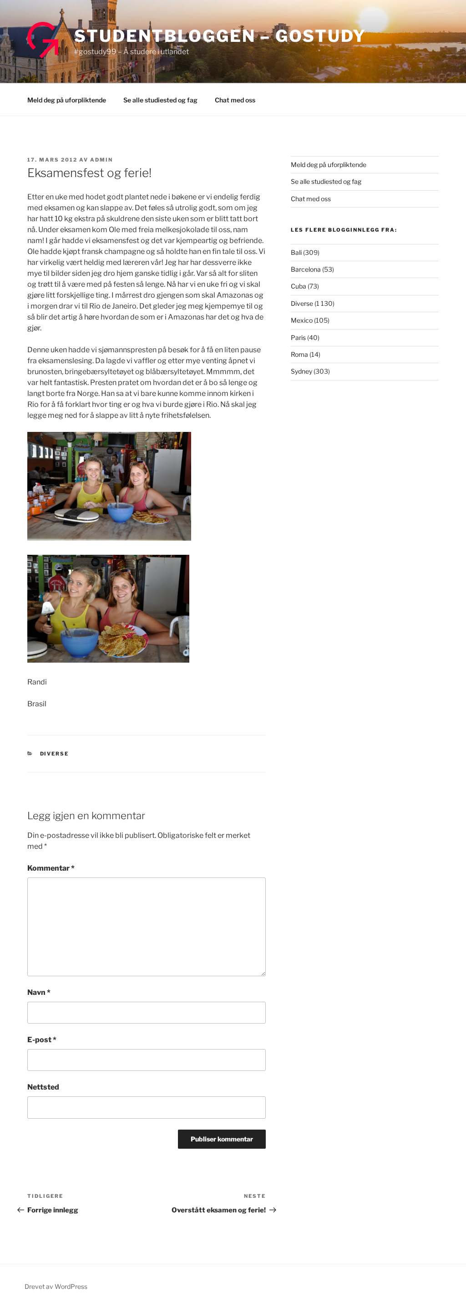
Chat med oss (235, 100)
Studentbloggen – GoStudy (220, 36)
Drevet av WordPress (56, 1286)
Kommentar (51, 868)
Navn (39, 992)
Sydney (301, 371)
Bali (296, 252)
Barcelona (306, 269)
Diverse (54, 753)
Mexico (302, 320)
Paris (298, 337)
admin (101, 160)
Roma (299, 354)
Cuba (298, 286)
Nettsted (43, 1087)
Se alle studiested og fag (160, 100)
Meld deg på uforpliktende (66, 100)
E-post (41, 1039)
